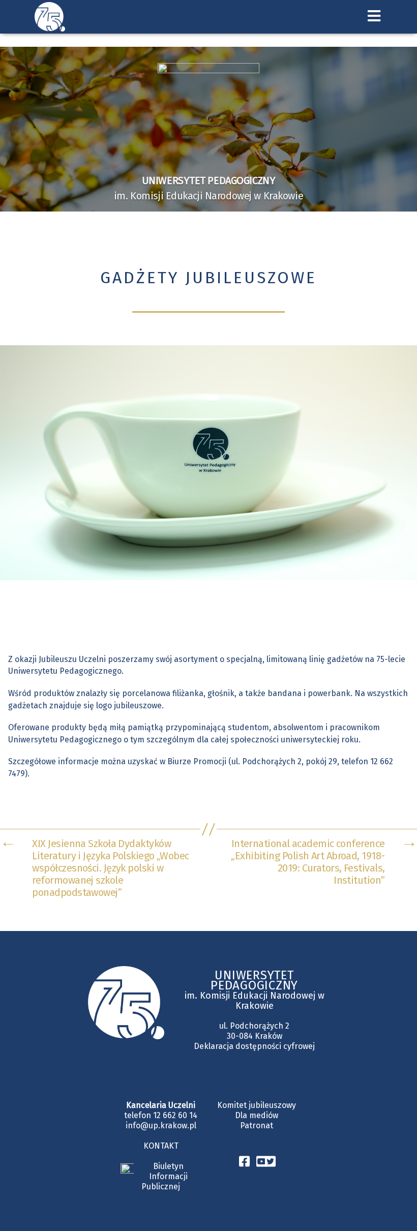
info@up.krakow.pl (161, 1125)
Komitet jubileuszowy (256, 1105)
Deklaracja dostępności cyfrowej (254, 1046)
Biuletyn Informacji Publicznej (164, 1176)
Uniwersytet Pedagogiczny (254, 980)
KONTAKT (160, 1146)
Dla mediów (256, 1115)
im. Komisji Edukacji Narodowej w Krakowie (254, 1000)
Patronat (256, 1125)
